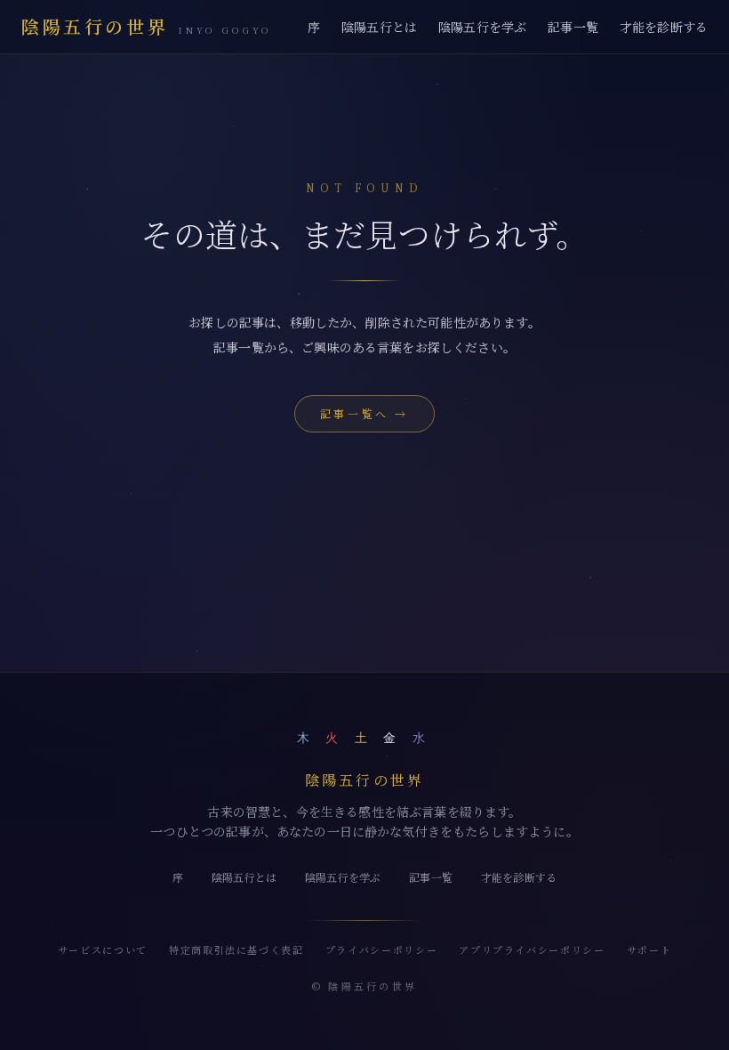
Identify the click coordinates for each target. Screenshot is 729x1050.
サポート (649, 949)
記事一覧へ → (364, 413)
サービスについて (103, 949)
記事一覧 (573, 27)
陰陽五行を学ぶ (482, 27)
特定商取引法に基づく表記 (236, 949)
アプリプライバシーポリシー (532, 949)
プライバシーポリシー (381, 949)
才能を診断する (664, 27)
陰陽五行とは (379, 27)
